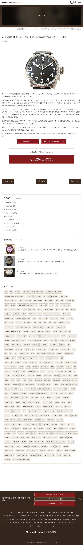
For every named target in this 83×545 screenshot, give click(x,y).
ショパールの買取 (11, 230)
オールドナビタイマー (70, 362)
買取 (11, 291)
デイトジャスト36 (65, 331)
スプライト (71, 424)
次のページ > (75, 181)
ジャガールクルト (48, 309)
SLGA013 (25, 397)
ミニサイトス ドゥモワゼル (61, 389)
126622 (63, 318)
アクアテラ (54, 393)
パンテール (69, 366)
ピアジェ (27, 318)
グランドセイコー (65, 305)
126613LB (36, 366)
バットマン (59, 362)
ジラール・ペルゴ (49, 455)
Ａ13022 (21, 366)
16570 (18, 380)
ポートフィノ (8, 437)
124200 (25, 446)
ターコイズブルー (9, 406)
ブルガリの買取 (10, 206)
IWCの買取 (8, 216)
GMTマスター (18, 389)
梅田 (35, 322)
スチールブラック (17, 344)
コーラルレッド (33, 362)
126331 (32, 353)
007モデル (35, 344)
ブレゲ (34, 318)
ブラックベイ (63, 393)
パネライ (25, 309)
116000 (38, 402)
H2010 (18, 446)
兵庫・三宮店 (59, 300)
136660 (73, 389)
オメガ (51, 305)
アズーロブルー (24, 353)
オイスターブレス (58, 433)
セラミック (22, 371)
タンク (28, 433)
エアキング (22, 340)
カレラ (52, 353)
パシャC (43, 336)
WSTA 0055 (8, 411)
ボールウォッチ (27, 428)
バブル (58, 446)
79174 (42, 397)
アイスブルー (8, 389)
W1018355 (33, 455)
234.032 (38, 406)
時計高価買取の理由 (23, 305)
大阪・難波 (47, 380)
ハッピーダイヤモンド (71, 433)
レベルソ (7, 375)
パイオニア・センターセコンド (13, 424)
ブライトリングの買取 (12, 223)
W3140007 (59, 450)
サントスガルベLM (32, 450)
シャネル (32, 309)
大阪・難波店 (19, 318)
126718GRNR (66, 380)
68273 (30, 442)
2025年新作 (44, 446)
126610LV (25, 331)
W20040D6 (42, 450)
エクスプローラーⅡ (64, 322)
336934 (37, 419)
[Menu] (79, 2)
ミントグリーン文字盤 (45, 433)
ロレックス (34, 305)
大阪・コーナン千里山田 (27, 384)
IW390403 (26, 459)
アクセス (46, 296)
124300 (7, 397)
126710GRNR (14, 393)
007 (75, 371)
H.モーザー (60, 419)
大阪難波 (7, 358)
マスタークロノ (34, 424)
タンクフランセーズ (28, 402)
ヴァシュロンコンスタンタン (12, 362)
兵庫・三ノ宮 (34, 397)
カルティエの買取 (11, 202)
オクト (53, 340)
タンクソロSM (17, 459)
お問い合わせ (63, 296)
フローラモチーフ (62, 340)
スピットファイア (47, 402)
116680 (19, 455)
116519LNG (73, 384)
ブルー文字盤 (47, 375)
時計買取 (67, 415)
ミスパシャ (51, 450)
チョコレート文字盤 (42, 353)
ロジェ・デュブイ (60, 327)
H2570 (15, 371)
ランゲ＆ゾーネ (43, 318)
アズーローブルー (29, 349)
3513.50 (57, 402)
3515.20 (7, 415)
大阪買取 (18, 402)
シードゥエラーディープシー (12, 331)
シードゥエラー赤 (48, 327)
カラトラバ (54, 437)
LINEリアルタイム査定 (25, 300)
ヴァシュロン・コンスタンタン (52, 314)
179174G (23, 442)
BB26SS (70, 437)
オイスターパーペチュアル (23, 327)
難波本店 (14, 340)
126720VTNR (64, 384)
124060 (63, 402)
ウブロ (39, 314)
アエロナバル (50, 397)
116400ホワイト (9, 349)
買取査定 (7, 340)
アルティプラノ (9, 450)
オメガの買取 (9, 220)
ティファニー (59, 309)
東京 (24, 411)
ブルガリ (46, 340)
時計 (67, 309)
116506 (16, 437)
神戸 (74, 349)
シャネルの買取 (10, 226)
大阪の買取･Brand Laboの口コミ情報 (33, 291)
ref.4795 (59, 455)
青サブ (52, 366)
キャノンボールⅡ (38, 428)
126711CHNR (54, 358)
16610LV (39, 384)
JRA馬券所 (21, 358)
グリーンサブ (47, 384)
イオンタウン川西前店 (26, 419)
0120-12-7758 (43, 159)
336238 (58, 397)
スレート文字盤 (25, 437)
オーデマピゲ (66, 314)
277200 (25, 362)
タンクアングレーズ (10, 433)
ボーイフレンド (9, 327)
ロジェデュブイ (72, 336)
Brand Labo (54, 296)
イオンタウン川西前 (70, 450)
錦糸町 (75, 375)
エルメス (56, 428)
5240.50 (55, 375)
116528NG (59, 353)
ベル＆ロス (31, 375)
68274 (69, 402)
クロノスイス (8, 309)
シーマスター (43, 344)
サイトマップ (50, 526)
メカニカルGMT (20, 450)
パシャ (43, 419)
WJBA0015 (49, 442)
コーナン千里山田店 (28, 406)
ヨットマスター (54, 318)
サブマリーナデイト (59, 442)
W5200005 (16, 442)
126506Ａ (48, 389)
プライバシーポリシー (11, 300)
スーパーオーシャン (48, 406)
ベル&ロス (23, 393)
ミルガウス (19, 349)
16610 (6, 393)
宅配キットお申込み (10, 305)
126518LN (48, 428)
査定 (69, 344)
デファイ (74, 380)
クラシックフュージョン (11, 419)
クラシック (8, 384)
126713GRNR (38, 380)
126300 (18, 428)
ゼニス (39, 309)
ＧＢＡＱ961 (22, 314)
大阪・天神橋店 (49, 300)
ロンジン (30, 340)
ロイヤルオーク (9, 318)
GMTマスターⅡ (54, 344)
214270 (63, 336)
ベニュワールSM (39, 442)
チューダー (70, 318)
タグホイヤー (27, 322)
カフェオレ (22, 375)
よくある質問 (37, 296)
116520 (56, 384)
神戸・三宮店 (51, 419)
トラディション (9, 402)
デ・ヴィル (46, 437)
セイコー (73, 309)
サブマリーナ (44, 366)
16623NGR (72, 428)
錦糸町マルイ (32, 393)
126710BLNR (49, 362)
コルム (52, 446)
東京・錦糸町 (56, 380)
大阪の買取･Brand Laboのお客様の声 (14, 296)
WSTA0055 (7, 459)
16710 (6, 428)
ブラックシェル (69, 353)
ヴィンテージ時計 (9, 446)
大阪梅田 (38, 375)
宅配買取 (33, 331)
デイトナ (7, 344)
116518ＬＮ (32, 314)
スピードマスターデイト (34, 411)
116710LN (16, 384)
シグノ (15, 314)
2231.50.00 (67, 455)
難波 (62, 358)
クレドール (8, 314)
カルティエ (17, 309)
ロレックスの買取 (11, 209)
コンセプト (18, 291)
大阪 (6, 291)
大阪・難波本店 (38, 300)
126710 (63, 344)
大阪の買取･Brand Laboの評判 (53, 291)
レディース (8, 371)
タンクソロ (8, 442)
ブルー (14, 358)
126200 (34, 433)
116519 (71, 393)
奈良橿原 (54, 424)
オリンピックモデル (30, 415)
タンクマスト (16, 411)
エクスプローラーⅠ (53, 336)
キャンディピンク (34, 446)
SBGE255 (67, 406)
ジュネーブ (71, 442)
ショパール (19, 322)
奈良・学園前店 (39, 389)
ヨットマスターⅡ (9, 455)
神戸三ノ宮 (60, 366)
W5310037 (21, 433)
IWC (57, 305)
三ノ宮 (42, 362)
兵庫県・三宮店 (36, 327)
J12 (75, 366)
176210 (26, 424)
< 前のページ (7, 181)
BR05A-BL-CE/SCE (43, 393)
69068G (40, 455)
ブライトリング (9, 322)
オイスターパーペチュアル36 (63, 371)
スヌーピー (63, 437)
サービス (29, 296)
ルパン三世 (38, 340)
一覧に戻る (41, 181)
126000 (30, 371)
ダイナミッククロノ (65, 375)
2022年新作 (72, 340)
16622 (18, 406)
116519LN (27, 344)
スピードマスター (16, 397)
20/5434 (25, 455)
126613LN (65, 397)
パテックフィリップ (31, 358)
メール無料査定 (70, 300)
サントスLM (59, 406)
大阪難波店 (65, 446)
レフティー (62, 424)
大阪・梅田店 (43, 305)
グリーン (43, 371)
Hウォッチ (64, 428)
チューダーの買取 (11, 213)
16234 (41, 358)
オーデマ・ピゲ (28, 389)
